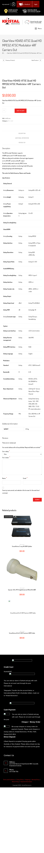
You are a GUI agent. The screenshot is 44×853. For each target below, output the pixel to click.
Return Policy (15, 781)
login (35, 4)
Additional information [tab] (22, 138)
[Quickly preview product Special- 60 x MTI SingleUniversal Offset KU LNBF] (41, 560)
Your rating (6, 451)
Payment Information (26, 781)
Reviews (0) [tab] (22, 142)
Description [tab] (22, 133)
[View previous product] (3, 60)
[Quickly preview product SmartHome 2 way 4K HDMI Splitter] (41, 517)
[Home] (3, 53)
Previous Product (10, 60)
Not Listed (10, 121)
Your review (6, 457)
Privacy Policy (20, 779)
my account (5, 4)
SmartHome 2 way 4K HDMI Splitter (22, 546)
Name (4, 478)
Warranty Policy (35, 779)
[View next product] (40, 60)
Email (25, 478)
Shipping (27, 779)
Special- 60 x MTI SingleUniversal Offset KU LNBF (22, 590)
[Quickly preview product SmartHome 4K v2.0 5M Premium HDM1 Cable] (41, 604)
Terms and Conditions (9, 779)
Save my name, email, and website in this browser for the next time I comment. (21, 491)
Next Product (35, 60)
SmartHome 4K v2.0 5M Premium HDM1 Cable (22, 633)
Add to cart (20, 110)
